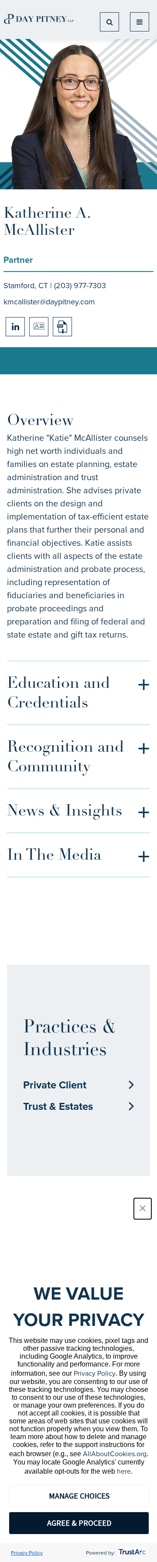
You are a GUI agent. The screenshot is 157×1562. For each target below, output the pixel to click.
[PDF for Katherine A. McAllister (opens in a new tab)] (62, 326)
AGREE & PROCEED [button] (79, 1523)
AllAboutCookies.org (115, 1453)
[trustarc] (131, 1553)
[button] (142, 1208)
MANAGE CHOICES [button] (79, 1496)
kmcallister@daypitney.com (49, 301)
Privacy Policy (95, 1373)
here (124, 1471)
